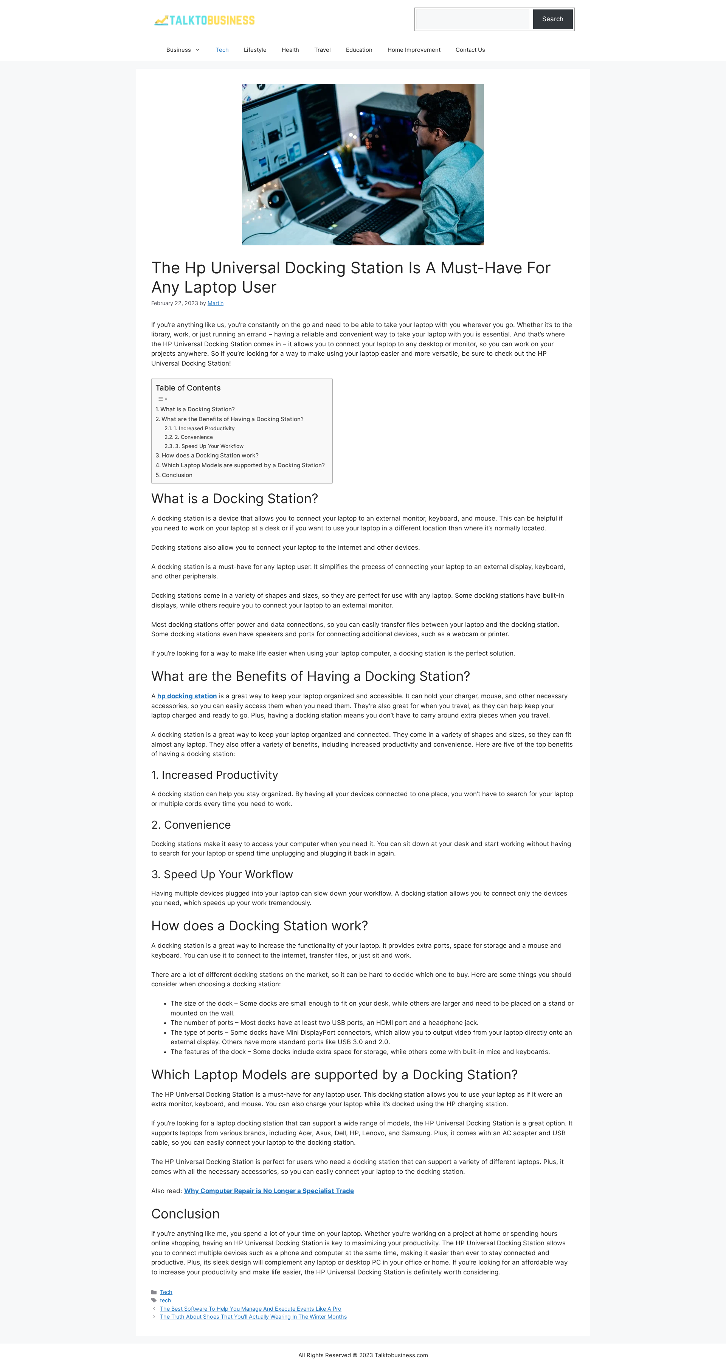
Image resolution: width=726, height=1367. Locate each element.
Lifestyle (255, 49)
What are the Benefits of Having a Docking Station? (232, 419)
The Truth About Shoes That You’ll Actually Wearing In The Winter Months (253, 1316)
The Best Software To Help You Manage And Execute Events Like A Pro (250, 1308)
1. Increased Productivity (204, 428)
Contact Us (470, 49)
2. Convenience (194, 437)
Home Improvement (414, 49)
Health (290, 49)
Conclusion (177, 475)
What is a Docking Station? (197, 409)
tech (165, 1300)
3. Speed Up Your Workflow (209, 446)
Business (178, 49)
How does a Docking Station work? (210, 455)
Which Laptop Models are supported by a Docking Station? (243, 465)
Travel (322, 49)
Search (552, 19)
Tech (222, 49)
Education (359, 49)
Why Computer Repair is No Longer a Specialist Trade (269, 1191)
